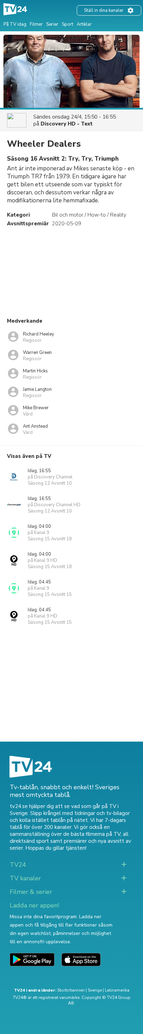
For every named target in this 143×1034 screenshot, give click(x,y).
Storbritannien (71, 990)
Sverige (95, 990)
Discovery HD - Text (67, 123)
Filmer (36, 24)
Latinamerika (117, 990)
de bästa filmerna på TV (91, 834)
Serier (52, 24)
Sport (67, 24)
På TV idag (14, 24)
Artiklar (84, 24)
